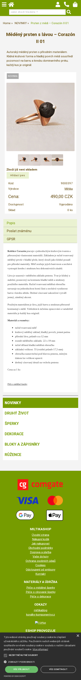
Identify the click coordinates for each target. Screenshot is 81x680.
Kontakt (40, 574)
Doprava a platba (40, 552)
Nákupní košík (40, 539)
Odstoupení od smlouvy (40, 569)
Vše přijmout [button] (21, 669)
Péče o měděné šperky (40, 587)
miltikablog (40, 610)
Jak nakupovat (40, 543)
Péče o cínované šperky (40, 592)
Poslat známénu (19, 231)
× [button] (77, 635)
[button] (40, 661)
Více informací (40, 649)
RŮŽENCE (13, 454)
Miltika (68, 188)
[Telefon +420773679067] (68, 7)
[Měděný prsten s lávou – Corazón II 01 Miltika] (40, 117)
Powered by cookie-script (15, 676)
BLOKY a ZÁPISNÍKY (22, 444)
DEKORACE (14, 434)
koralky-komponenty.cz (40, 614)
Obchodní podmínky (40, 548)
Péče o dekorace (40, 596)
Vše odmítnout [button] (58, 669)
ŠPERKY (12, 423)
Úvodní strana (40, 535)
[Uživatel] (60, 5)
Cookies (40, 565)
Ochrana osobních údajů (41, 561)
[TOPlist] (40, 622)
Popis (11, 223)
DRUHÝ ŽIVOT (17, 413)
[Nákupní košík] (77, 5)
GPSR (11, 239)
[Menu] (4, 4)
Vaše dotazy (40, 556)
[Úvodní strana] (13, 5)
